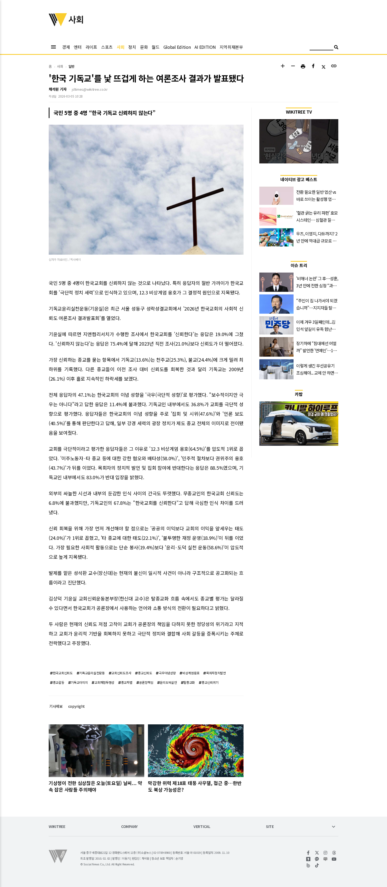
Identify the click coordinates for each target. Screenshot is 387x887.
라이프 (91, 47)
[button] (282, 66)
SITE (270, 827)
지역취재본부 (231, 47)
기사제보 (56, 706)
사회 (120, 47)
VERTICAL (202, 827)
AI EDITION (205, 47)
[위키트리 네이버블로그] (325, 859)
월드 (155, 47)
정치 (132, 47)
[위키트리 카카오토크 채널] (317, 859)
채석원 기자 (57, 89)
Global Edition (177, 47)
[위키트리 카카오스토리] (308, 859)
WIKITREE (57, 827)
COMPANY (129, 827)
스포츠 (107, 47)
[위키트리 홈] (58, 24)
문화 (144, 47)
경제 (66, 47)
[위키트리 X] (317, 853)
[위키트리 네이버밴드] (308, 865)
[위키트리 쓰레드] (334, 853)
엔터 (77, 47)
